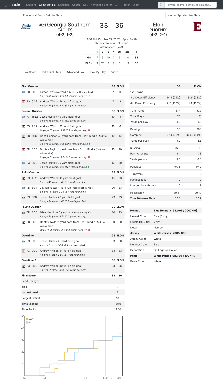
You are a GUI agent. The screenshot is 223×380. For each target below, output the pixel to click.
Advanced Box (75, 72)
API (117, 4)
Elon (158, 24)
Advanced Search (101, 4)
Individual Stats (51, 72)
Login (135, 4)
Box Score (30, 72)
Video (115, 72)
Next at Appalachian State (183, 15)
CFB (85, 4)
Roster (126, 4)
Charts (76, 4)
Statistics (64, 4)
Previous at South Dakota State (42, 15)
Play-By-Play (98, 72)
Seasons (31, 4)
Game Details (48, 4)
